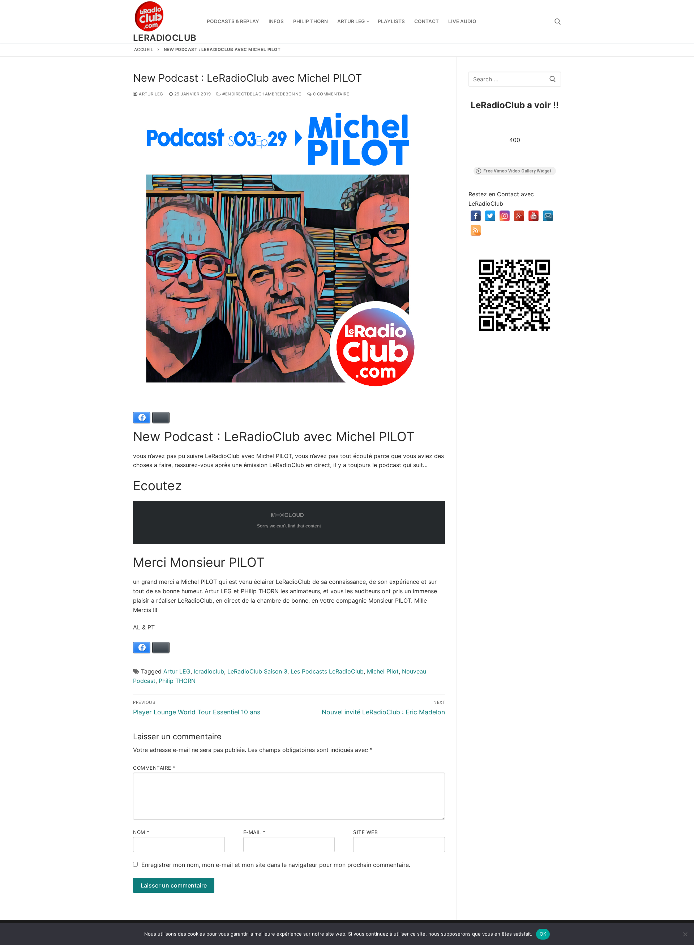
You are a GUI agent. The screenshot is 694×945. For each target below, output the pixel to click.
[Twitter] (490, 215)
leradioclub (209, 671)
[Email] (548, 215)
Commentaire (154, 768)
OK (543, 934)
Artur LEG (150, 94)
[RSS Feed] (475, 230)
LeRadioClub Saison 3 (257, 671)
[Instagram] (504, 215)
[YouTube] (533, 215)
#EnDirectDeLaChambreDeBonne (261, 94)
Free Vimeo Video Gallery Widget (517, 171)
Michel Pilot (383, 671)
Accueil (144, 49)
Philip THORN (177, 680)
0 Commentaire (330, 94)
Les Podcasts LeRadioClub (327, 671)
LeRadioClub (164, 38)
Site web (365, 832)
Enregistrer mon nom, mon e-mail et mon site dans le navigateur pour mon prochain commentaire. (275, 864)
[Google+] (519, 215)
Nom (141, 832)
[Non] (685, 934)
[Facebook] (475, 215)
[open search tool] (557, 21)
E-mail (254, 832)
